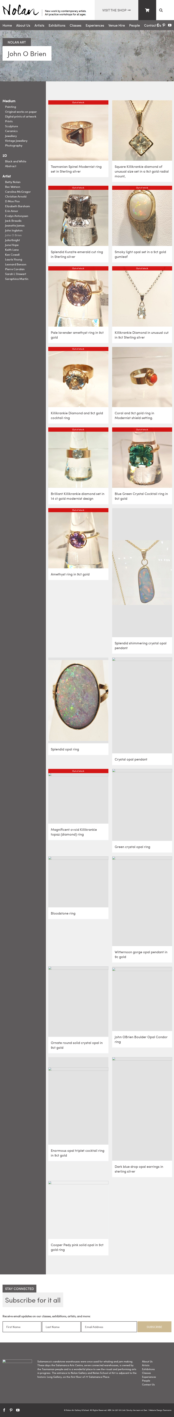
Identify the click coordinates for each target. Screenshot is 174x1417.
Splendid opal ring (65, 749)
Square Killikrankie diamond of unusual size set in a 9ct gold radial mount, (142, 171)
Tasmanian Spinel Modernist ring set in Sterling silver (76, 168)
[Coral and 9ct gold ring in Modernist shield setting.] (142, 377)
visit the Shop (114, 10)
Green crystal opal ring (132, 846)
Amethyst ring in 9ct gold (70, 574)
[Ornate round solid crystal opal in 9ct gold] (78, 1001)
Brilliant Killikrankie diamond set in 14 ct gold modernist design (77, 496)
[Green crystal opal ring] (142, 805)
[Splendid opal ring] (78, 700)
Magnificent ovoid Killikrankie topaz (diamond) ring (74, 831)
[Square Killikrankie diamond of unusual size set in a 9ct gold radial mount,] (142, 130)
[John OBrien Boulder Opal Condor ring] (142, 998)
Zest (145, 1410)
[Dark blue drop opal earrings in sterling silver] (142, 1109)
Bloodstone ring (63, 913)
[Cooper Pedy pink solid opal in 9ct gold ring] (78, 1210)
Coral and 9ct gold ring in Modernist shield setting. (134, 415)
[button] (161, 10)
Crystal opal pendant (131, 759)
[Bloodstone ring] (78, 881)
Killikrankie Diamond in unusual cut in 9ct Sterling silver (142, 334)
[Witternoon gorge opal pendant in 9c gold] (142, 901)
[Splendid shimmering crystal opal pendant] (142, 572)
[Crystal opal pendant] (142, 705)
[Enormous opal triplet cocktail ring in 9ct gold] (78, 1100)
